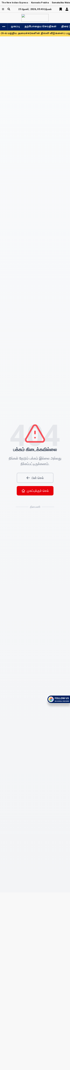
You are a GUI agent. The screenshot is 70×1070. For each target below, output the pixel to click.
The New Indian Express (15, 2)
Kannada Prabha (40, 2)
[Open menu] (3, 9)
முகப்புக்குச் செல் (38, 491)
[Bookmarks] (61, 9)
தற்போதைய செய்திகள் (40, 26)
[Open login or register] (67, 9)
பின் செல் (38, 478)
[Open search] (9, 9)
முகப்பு (15, 26)
